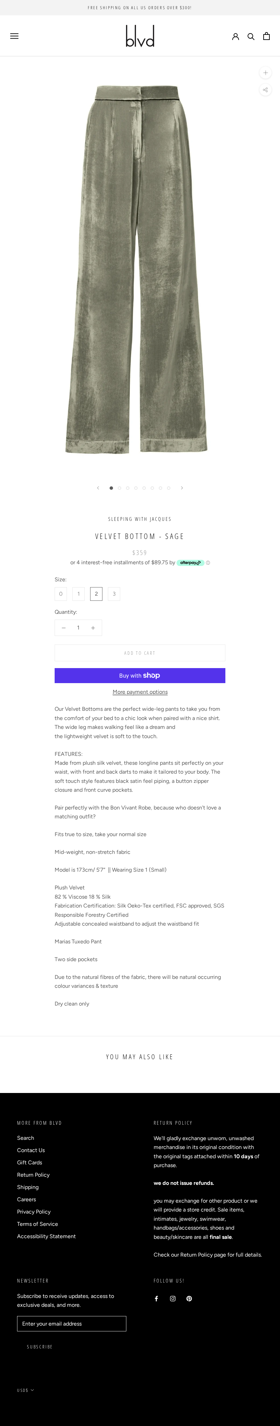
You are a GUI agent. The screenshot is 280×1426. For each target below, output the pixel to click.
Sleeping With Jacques (140, 518)
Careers (26, 1199)
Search (25, 1138)
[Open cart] (266, 36)
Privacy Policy (34, 1211)
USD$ (22, 1390)
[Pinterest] (189, 1298)
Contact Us (31, 1150)
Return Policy (33, 1175)
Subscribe (40, 1346)
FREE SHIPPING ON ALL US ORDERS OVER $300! (140, 7)
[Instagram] (173, 1298)
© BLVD (25, 1406)
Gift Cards (29, 1162)
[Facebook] (156, 1298)
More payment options (140, 692)
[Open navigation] (14, 36)
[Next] (182, 487)
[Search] (251, 36)
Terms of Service (37, 1224)
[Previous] (98, 487)
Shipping (28, 1187)
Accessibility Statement (46, 1236)
